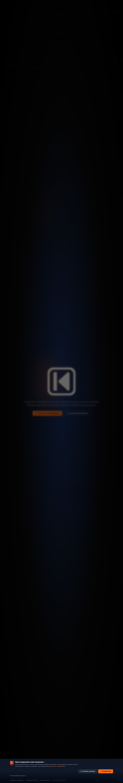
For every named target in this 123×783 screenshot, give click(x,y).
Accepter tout (106, 771)
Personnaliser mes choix (18, 775)
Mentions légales (45, 780)
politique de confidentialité (57, 766)
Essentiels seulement (89, 771)
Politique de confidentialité (16, 780)
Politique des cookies (32, 780)
